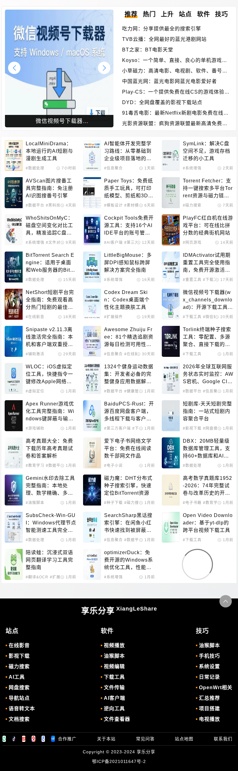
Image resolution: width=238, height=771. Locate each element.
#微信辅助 (212, 317)
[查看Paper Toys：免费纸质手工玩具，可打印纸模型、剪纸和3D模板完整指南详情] (92, 192)
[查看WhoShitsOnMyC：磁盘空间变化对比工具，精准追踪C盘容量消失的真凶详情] (14, 229)
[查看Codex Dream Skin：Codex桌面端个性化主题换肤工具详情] (92, 304)
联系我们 (223, 738)
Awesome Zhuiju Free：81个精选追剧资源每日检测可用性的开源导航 (128, 337)
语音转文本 (22, 708)
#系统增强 (192, 168)
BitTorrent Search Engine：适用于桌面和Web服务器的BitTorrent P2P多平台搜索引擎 (51, 263)
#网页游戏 (192, 242)
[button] (104, 68)
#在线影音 (35, 317)
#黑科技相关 (57, 205)
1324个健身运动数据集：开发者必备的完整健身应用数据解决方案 (128, 374)
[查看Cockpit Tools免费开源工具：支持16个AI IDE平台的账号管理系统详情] (92, 229)
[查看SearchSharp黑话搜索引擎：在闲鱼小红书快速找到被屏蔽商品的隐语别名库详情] (92, 527)
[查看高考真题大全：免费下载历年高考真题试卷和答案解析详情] (14, 452)
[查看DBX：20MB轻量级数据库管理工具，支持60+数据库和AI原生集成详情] (171, 452)
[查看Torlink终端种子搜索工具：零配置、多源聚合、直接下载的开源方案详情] (171, 341)
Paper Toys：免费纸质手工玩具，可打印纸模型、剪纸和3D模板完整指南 (128, 188)
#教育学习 (35, 465)
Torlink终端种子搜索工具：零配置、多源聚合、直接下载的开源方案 (207, 337)
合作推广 (67, 738)
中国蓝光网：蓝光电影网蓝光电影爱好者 (169, 81)
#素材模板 (133, 205)
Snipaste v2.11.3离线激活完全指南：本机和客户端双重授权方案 (49, 337)
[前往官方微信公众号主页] (4, 739)
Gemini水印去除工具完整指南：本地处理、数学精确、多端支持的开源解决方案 (50, 486)
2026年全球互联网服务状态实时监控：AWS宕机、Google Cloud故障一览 (208, 374)
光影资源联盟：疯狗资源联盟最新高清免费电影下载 (174, 124)
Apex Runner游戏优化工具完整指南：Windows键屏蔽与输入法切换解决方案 (50, 412)
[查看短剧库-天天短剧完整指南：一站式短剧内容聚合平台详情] (171, 415)
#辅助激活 (35, 354)
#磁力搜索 (192, 205)
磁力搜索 (19, 666)
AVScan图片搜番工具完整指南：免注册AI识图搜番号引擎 (49, 188)
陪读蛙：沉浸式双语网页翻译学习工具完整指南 (49, 560)
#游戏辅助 (35, 428)
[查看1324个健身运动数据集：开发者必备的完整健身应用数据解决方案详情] (92, 378)
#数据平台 (35, 205)
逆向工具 (114, 708)
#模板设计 (113, 205)
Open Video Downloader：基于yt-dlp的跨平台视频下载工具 (208, 523)
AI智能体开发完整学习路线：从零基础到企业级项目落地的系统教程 (128, 151)
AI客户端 (114, 698)
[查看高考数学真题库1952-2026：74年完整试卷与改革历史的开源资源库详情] (171, 490)
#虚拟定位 (35, 391)
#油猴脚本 (35, 503)
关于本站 (106, 738)
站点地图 (184, 738)
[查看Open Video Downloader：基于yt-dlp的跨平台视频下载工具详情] (171, 527)
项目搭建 (209, 708)
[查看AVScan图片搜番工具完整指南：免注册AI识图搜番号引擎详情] (14, 192)
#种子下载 (113, 503)
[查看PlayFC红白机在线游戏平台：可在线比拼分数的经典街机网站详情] (171, 229)
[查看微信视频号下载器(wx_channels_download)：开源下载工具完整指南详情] (171, 304)
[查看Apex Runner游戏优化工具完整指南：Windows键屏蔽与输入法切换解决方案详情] (14, 415)
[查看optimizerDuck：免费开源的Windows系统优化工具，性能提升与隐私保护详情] (92, 564)
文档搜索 (19, 719)
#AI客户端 (113, 242)
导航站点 (19, 698)
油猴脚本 (114, 656)
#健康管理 (133, 391)
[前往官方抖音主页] (14, 739)
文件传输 (114, 687)
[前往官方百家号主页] (43, 739)
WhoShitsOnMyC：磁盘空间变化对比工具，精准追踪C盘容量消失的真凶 (49, 226)
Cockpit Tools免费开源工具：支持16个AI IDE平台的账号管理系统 (129, 226)
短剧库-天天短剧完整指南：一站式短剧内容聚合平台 (207, 411)
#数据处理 (35, 168)
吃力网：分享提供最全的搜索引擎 (161, 28)
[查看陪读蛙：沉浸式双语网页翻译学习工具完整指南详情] (14, 564)
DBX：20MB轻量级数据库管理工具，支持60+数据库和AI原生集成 (206, 449)
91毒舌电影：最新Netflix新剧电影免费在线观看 (175, 113)
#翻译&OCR (37, 577)
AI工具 (17, 677)
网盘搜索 (19, 687)
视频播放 (114, 645)
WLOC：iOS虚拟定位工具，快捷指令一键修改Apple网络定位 (49, 374)
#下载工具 (212, 280)
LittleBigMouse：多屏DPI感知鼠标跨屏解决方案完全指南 (128, 262)
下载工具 (114, 677)
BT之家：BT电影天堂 (147, 49)
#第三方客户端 (117, 428)
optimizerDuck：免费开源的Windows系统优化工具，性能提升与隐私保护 (128, 560)
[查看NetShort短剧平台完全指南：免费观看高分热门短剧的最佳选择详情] (14, 304)
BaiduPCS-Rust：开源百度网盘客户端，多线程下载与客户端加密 (129, 412)
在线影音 (19, 645)
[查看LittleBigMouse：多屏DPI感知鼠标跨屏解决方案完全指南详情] (92, 267)
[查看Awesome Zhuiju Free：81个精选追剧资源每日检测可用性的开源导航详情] (92, 341)
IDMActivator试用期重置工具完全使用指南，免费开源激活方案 (207, 263)
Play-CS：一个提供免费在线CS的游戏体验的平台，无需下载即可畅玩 (176, 92)
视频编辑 (114, 666)
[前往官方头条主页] (24, 739)
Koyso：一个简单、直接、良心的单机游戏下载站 (174, 61)
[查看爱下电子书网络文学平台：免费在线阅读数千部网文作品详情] (92, 452)
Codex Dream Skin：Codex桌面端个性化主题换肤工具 (127, 300)
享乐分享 (119, 610)
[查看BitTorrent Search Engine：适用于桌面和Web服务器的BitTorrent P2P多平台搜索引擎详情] (14, 267)
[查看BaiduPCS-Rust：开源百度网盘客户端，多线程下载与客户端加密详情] (92, 415)
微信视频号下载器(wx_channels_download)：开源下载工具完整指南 (208, 300)
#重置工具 (192, 280)
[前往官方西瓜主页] (33, 739)
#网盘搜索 (212, 428)
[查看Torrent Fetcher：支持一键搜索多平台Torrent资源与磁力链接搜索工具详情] (171, 192)
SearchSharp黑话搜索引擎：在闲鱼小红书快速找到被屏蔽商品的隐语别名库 (128, 523)
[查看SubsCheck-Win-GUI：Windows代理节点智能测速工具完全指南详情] (14, 527)
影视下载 (19, 656)
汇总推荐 (209, 698)
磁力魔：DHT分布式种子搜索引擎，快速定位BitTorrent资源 (128, 485)
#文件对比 (55, 242)
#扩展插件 (113, 317)
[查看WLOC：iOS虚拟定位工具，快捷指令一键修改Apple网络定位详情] (14, 378)
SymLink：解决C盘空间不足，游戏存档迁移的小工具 (206, 151)
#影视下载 (192, 428)
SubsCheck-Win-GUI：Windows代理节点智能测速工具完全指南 (51, 523)
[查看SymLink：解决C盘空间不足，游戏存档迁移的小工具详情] (171, 155)
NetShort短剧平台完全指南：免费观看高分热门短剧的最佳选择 (50, 300)
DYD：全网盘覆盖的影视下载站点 (162, 102)
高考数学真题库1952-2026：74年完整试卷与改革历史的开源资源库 (207, 486)
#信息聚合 (113, 168)
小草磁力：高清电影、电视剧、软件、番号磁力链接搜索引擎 (174, 71)
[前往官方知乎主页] (53, 739)
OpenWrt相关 (215, 687)
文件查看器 (117, 719)
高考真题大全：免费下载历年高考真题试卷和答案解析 (49, 448)
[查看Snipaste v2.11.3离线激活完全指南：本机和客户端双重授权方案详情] (14, 341)
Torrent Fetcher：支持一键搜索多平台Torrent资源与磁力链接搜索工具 (208, 188)
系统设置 (209, 666)
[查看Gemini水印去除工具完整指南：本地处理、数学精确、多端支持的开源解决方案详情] (14, 490)
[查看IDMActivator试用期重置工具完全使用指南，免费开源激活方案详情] (171, 267)
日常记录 (209, 677)
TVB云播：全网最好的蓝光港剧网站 (164, 39)
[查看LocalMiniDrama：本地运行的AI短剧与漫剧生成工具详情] (14, 155)
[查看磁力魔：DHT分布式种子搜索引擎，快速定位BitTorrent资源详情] (92, 490)
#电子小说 (113, 465)
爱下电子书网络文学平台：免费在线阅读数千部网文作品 (128, 448)
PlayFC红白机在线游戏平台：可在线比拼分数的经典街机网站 (208, 225)
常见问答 (145, 738)
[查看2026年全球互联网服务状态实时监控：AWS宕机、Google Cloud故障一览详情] (171, 378)
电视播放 (209, 719)
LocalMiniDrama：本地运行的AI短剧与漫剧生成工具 (49, 151)
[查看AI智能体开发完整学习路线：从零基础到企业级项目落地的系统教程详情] (92, 155)
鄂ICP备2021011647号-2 (119, 761)
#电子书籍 (192, 503)
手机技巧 (209, 656)
